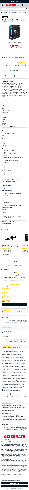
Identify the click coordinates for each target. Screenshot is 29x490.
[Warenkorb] (26, 5)
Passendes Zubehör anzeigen (14, 265)
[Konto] (22, 5)
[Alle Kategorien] (2, 4)
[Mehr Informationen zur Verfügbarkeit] (17, 70)
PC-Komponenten (13, 12)
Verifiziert (4, 317)
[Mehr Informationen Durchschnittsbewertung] (25, 65)
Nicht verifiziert (5, 394)
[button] (14, 75)
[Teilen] (22, 75)
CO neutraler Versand (14, 1)
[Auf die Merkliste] (6, 75)
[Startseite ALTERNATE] (12, 5)
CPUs (20, 12)
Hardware (6, 12)
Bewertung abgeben (14, 304)
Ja (21, 322)
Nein (25, 322)
